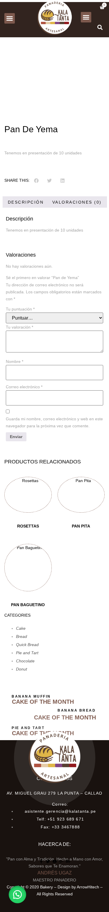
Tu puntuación (20, 309)
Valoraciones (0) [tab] (77, 202)
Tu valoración (19, 327)
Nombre (14, 361)
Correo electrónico (24, 386)
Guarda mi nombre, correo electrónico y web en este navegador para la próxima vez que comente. (54, 422)
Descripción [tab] (26, 202)
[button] (9, 18)
